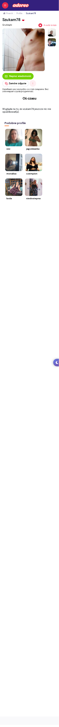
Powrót (9, 13)
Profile (19, 13)
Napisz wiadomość (20, 76)
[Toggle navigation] (5, 5)
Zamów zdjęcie (17, 83)
